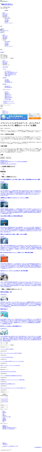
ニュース (5, 35)
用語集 (5, 38)
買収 (3, 174)
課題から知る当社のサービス (10, 73)
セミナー (6, 91)
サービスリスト (8, 71)
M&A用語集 (5, 15)
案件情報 (6, 21)
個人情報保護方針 (38, 447)
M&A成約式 (7, 80)
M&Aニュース (5, 13)
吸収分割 (4, 420)
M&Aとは (7, 92)
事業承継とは (7, 93)
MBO (4, 421)
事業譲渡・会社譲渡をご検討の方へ (10, 427)
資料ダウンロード (8, 94)
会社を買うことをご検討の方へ (9, 428)
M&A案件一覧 (7, 86)
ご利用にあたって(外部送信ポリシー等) (10, 446)
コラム (4, 12)
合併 (3, 414)
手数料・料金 (7, 75)
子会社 (4, 417)
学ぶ (5, 36)
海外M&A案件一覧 (8, 87)
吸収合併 (4, 415)
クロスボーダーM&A (7, 416)
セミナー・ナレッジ (9, 22)
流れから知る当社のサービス (10, 74)
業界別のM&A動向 (8, 97)
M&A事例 (7, 20)
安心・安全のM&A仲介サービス (11, 72)
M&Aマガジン (7, 96)
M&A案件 (4, 84)
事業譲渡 (4, 419)
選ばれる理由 (7, 18)
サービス (6, 19)
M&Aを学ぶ (5, 14)
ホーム (4, 110)
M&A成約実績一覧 (8, 82)
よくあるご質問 (8, 99)
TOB (3, 413)
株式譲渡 (4, 412)
